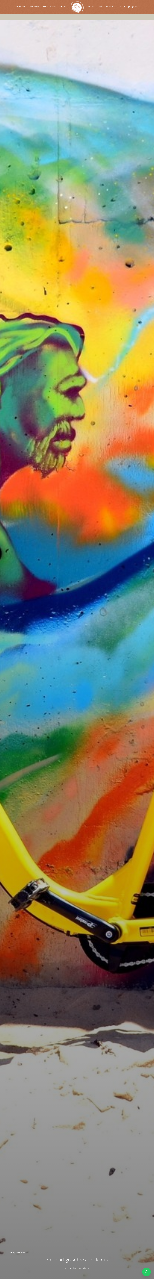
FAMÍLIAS (63, 7)
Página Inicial (21, 7)
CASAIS (100, 7)
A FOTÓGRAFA (110, 7)
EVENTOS (91, 7)
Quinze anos (34, 7)
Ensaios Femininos (49, 7)
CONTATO (122, 7)
